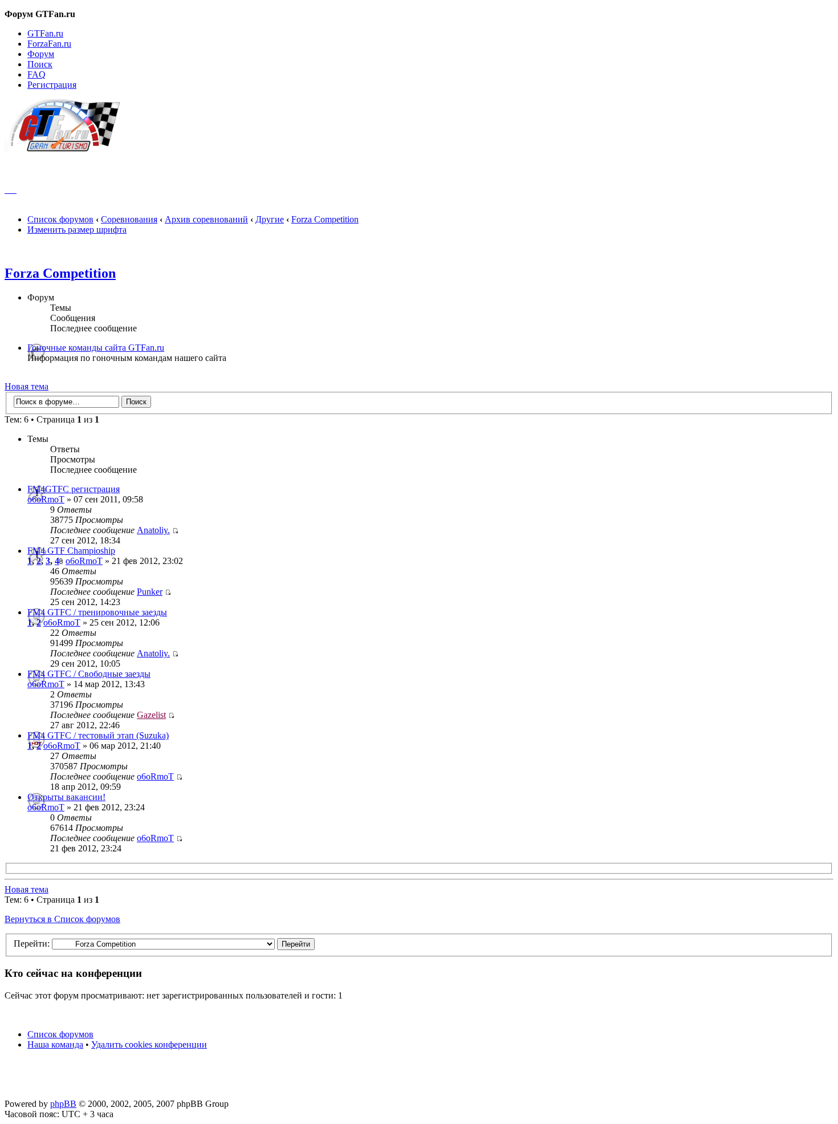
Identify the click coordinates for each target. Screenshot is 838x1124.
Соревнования (129, 219)
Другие (269, 219)
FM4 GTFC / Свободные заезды (88, 674)
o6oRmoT (45, 499)
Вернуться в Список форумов (62, 919)
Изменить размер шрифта (77, 229)
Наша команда (55, 1044)
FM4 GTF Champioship (71, 550)
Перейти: (32, 943)
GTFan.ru (45, 33)
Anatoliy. (153, 530)
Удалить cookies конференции (149, 1044)
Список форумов (60, 219)
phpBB (63, 1104)
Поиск (39, 64)
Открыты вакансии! (66, 797)
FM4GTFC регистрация (73, 489)
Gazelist (151, 715)
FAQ (36, 74)
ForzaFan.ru (49, 43)
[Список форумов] (68, 148)
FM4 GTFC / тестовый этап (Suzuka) (98, 735)
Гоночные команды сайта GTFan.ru (95, 347)
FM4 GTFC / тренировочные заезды (97, 612)
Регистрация (51, 85)
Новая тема (26, 386)
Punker (149, 592)
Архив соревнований (206, 219)
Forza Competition (325, 219)
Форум (40, 54)
